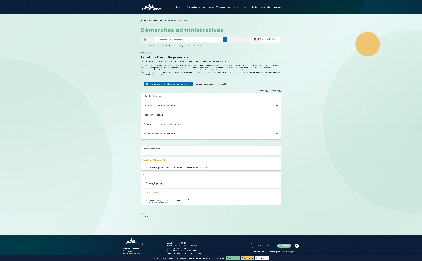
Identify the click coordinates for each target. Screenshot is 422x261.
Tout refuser (247, 258)
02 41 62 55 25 (263, 246)
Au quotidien (208, 7)
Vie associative (223, 7)
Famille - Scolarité (166, 46)
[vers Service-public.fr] (266, 40)
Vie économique (274, 7)
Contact (285, 246)
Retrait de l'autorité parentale (203, 46)
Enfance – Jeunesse (241, 7)
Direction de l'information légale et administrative (158, 214)
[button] (211, 96)
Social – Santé (258, 7)
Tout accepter (233, 258)
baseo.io (163, 216)
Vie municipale (193, 7)
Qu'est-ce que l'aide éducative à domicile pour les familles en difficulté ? (178, 168)
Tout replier (262, 91)
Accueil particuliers (149, 46)
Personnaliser (262, 258)
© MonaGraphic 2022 (290, 252)
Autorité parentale (183, 46)
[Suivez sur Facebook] (297, 246)
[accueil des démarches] (144, 39)
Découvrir (180, 7)
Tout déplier (275, 91)
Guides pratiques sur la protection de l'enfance (168, 200)
